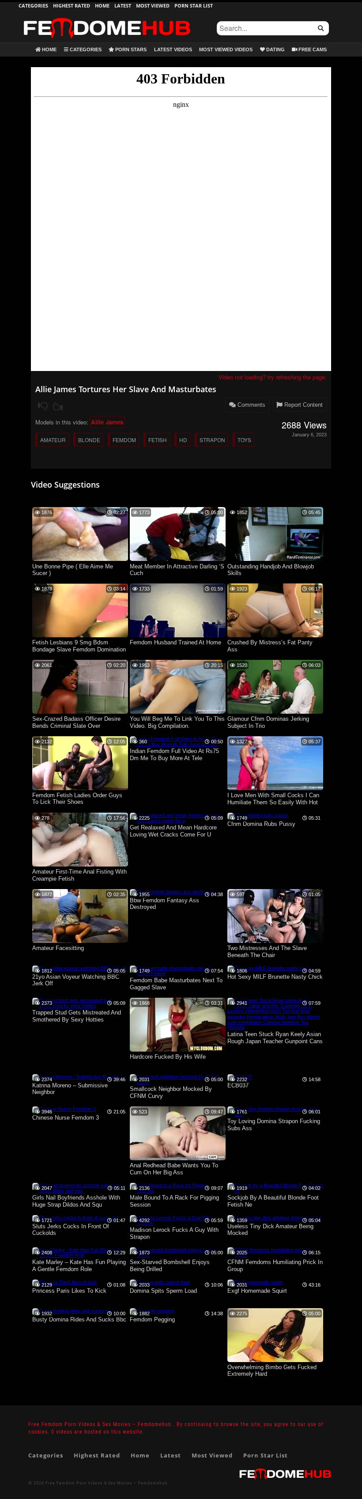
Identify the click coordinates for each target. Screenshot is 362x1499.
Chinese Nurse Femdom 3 (65, 1117)
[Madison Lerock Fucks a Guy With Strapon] (178, 1223)
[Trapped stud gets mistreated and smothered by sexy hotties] (80, 1005)
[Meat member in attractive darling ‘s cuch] (178, 559)
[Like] (57, 406)
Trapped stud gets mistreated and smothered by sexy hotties (76, 1016)
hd (183, 439)
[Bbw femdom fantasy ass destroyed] (172, 891)
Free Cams (312, 49)
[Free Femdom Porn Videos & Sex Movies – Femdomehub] (107, 17)
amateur (53, 439)
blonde (89, 439)
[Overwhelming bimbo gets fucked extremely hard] (275, 1360)
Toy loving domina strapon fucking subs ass (273, 1125)
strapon (212, 439)
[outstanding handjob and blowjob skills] (275, 559)
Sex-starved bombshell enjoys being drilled (170, 1265)
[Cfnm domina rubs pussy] (257, 815)
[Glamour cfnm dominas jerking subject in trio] (275, 712)
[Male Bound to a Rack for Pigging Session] (178, 1190)
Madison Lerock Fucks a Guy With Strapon (174, 1233)
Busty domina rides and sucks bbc (79, 1319)
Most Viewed (153, 5)
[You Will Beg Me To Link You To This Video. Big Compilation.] (178, 712)
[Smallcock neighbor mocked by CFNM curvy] (178, 1082)
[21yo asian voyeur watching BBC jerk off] (79, 968)
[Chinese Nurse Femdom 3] (64, 1109)
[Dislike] (42, 406)
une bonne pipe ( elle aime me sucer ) (72, 570)
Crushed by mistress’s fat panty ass (270, 646)
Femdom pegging (152, 1319)
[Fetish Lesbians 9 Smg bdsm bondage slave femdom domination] (80, 635)
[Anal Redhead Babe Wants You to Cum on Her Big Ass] (178, 1158)
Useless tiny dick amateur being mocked (270, 1230)
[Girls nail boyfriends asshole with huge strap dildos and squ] (80, 1190)
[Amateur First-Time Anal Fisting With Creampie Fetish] (80, 864)
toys (244, 439)
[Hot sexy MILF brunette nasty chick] (269, 968)
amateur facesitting (58, 948)
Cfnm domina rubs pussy (261, 824)
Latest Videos (173, 49)
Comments (250, 404)
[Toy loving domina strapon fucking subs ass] (275, 1114)
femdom (124, 439)
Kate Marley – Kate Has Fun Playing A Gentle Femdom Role (79, 1265)
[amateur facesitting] (80, 941)
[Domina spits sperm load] (160, 1282)
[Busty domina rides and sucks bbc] (72, 1311)
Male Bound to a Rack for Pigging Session (174, 1201)
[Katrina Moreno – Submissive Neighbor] (77, 1076)
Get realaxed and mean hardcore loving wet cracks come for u (173, 831)
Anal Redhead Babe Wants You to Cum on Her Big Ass (174, 1169)
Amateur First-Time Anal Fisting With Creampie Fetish (79, 875)
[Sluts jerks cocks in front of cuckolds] (75, 1217)
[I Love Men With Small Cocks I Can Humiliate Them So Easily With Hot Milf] (275, 788)
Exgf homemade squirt (257, 1290)
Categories (33, 5)
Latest (122, 5)
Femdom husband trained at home (175, 642)
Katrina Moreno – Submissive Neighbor (70, 1089)
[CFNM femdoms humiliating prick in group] (275, 1255)
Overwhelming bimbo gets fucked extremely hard (272, 1371)
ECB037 (238, 1085)
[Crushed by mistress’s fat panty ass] (275, 635)
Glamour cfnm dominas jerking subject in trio (268, 722)
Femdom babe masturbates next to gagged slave (176, 984)
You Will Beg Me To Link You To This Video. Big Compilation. (177, 722)
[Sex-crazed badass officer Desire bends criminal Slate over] (80, 712)
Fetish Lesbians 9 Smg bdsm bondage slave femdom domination (79, 646)
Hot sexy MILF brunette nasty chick (275, 976)
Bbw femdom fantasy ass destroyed (164, 904)
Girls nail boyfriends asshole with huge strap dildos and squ (76, 1201)
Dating (275, 49)
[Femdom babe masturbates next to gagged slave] (178, 973)
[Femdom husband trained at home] (178, 635)
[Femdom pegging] (152, 1311)
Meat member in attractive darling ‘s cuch (177, 570)
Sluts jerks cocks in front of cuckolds (70, 1230)
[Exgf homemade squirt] (255, 1282)
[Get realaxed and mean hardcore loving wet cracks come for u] (178, 820)
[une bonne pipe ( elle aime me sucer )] (80, 559)
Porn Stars (130, 49)
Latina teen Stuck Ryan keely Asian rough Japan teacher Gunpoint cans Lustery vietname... (275, 1038)
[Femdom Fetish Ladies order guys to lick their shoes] (80, 788)
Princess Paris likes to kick (69, 1290)
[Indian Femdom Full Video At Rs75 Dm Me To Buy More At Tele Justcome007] (178, 744)
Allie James (107, 422)
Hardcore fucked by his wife (168, 1056)
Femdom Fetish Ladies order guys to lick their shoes (77, 799)
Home (102, 5)
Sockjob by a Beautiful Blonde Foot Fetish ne (273, 1201)
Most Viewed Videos (226, 49)
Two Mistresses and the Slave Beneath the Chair (267, 951)
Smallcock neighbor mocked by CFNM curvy (171, 1092)
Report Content (303, 404)
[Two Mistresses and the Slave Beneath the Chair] (275, 941)
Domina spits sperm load (163, 1290)
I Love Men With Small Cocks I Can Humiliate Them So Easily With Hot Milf (273, 799)
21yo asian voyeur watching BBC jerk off (75, 980)
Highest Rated (71, 5)
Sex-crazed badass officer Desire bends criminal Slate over (76, 722)
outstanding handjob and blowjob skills (270, 570)
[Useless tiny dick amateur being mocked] (274, 1217)
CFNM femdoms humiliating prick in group (275, 1265)
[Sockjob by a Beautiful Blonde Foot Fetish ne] (275, 1190)
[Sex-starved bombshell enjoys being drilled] (178, 1255)
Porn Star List (193, 5)
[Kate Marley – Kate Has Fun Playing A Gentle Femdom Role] (80, 1255)
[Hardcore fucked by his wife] (178, 1049)
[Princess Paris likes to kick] (64, 1282)
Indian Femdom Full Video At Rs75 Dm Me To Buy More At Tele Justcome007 (174, 755)
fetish (157, 439)
